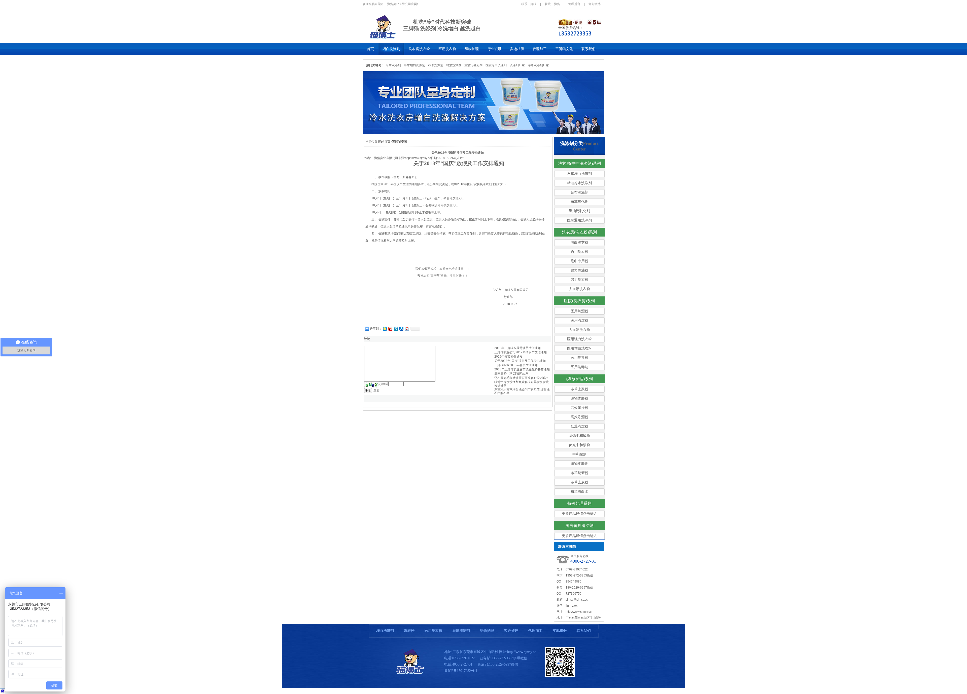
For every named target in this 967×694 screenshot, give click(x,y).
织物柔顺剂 (579, 464)
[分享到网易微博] (406, 328)
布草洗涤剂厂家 (538, 65)
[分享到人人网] (401, 328)
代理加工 (535, 631)
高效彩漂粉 (579, 417)
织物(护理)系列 (579, 379)
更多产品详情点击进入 (579, 514)
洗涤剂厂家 (517, 65)
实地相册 (559, 631)
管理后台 (574, 4)
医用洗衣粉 (433, 631)
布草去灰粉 (579, 482)
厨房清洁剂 (461, 631)
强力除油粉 (579, 270)
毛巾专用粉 (579, 261)
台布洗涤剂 (579, 192)
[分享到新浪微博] (390, 328)
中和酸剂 (579, 454)
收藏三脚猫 (552, 4)
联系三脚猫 (528, 4)
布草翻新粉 (579, 473)
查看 (376, 390)
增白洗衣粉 (579, 242)
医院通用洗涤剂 (579, 220)
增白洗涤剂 (385, 631)
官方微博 (595, 4)
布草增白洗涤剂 (579, 174)
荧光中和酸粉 (579, 445)
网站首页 (384, 141)
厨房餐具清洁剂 (579, 525)
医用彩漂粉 (579, 320)
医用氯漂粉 (579, 311)
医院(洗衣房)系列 (579, 301)
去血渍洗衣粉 (579, 289)
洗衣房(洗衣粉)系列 (579, 232)
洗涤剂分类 (571, 143)
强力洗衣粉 (579, 280)
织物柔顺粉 (579, 398)
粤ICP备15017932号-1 (460, 671)
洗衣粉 (409, 631)
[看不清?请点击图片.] (371, 385)
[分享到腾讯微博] (395, 328)
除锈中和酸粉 (579, 436)
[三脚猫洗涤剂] (383, 38)
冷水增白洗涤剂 (414, 65)
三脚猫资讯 (399, 141)
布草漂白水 (579, 491)
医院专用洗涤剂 (496, 65)
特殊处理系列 (579, 503)
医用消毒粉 (579, 358)
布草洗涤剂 (435, 65)
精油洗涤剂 (453, 65)
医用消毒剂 (579, 367)
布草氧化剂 (579, 202)
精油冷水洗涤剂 (579, 183)
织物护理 (487, 631)
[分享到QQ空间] (384, 328)
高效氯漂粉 (579, 408)
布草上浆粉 (579, 389)
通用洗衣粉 (579, 252)
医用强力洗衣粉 (579, 339)
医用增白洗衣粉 (579, 348)
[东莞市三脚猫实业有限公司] (410, 673)
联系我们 (584, 631)
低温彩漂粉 (579, 426)
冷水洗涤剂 (393, 65)
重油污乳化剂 (473, 65)
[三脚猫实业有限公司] (483, 133)
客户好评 (511, 631)
